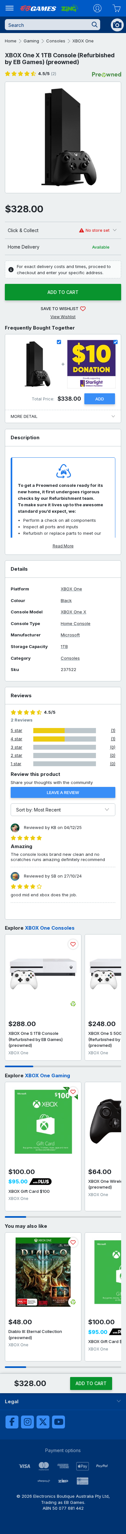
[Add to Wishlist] (73, 944)
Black (66, 600)
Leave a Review (63, 792)
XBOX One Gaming (47, 1075)
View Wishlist (63, 316)
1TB (64, 646)
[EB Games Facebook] (11, 1422)
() (47, 73)
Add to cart (63, 292)
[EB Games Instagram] (27, 1422)
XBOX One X (73, 612)
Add (99, 398)
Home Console (75, 623)
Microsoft (70, 635)
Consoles (55, 40)
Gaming (31, 40)
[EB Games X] (43, 1422)
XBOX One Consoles (50, 928)
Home (10, 40)
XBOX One (83, 40)
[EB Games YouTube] (58, 1422)
